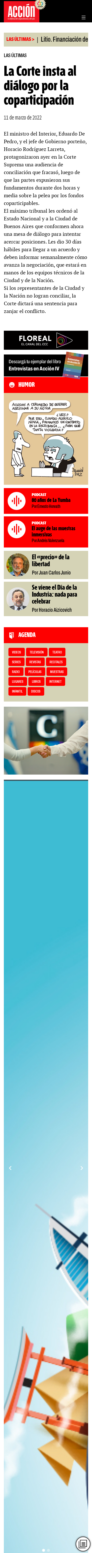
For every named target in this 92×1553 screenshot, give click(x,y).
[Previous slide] (10, 1168)
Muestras (57, 672)
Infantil (17, 691)
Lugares (17, 682)
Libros (36, 682)
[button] (43, 1550)
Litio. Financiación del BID (49, 40)
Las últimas (15, 55)
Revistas (35, 662)
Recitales (56, 662)
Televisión (37, 652)
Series (16, 662)
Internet (55, 682)
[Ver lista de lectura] (83, 1544)
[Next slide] (82, 1168)
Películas (34, 672)
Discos (35, 691)
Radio (16, 672)
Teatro (57, 652)
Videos (16, 652)
